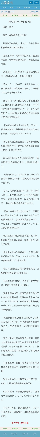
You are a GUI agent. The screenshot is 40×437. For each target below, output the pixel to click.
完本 (18, 7)
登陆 (31, 2)
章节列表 (15, 15)
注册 (36, 2)
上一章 (5, 15)
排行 (4, 7)
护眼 (32, 11)
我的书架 (14, 434)
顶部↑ (35, 434)
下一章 (25, 15)
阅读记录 (27, 7)
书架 (35, 7)
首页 (4, 434)
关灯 (37, 11)
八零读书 (7, 2)
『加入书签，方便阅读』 (20, 423)
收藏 (11, 7)
